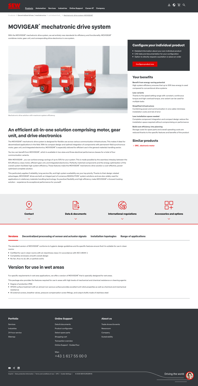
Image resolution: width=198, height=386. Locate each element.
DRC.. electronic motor (145, 145)
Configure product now (145, 64)
